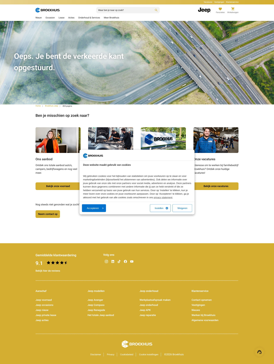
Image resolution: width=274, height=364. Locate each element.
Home (38, 106)
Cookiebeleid (126, 354)
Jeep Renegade (96, 310)
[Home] (48, 10)
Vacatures (208, 2)
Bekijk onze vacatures (216, 186)
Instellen (159, 208)
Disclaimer (95, 354)
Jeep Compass (96, 304)
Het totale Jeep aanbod (101, 315)
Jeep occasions (44, 304)
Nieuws (196, 310)
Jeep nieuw (42, 310)
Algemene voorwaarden (205, 320)
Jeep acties (42, 320)
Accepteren (93, 208)
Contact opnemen (202, 299)
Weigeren (182, 208)
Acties (71, 17)
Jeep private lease (46, 315)
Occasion (50, 17)
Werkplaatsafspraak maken (155, 299)
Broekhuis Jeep (51, 106)
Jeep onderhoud (149, 304)
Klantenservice (232, 2)
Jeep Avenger (95, 299)
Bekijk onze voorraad (58, 186)
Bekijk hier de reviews (48, 270)
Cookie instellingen (148, 354)
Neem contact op (47, 214)
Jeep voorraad (44, 299)
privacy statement (163, 197)
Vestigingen (219, 2)
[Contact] (259, 352)
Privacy (110, 354)
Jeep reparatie (148, 315)
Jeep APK (145, 310)
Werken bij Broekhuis (203, 315)
